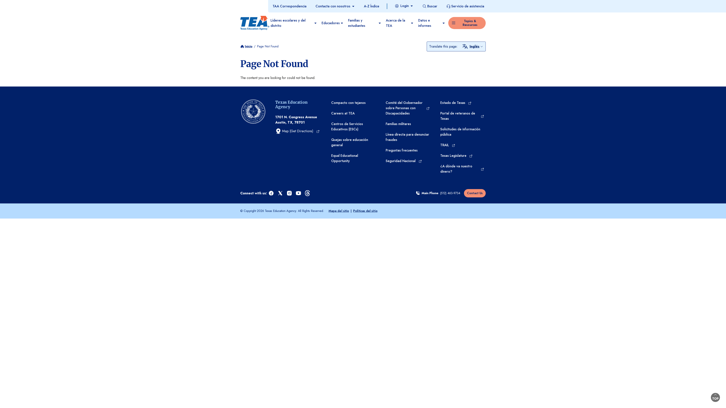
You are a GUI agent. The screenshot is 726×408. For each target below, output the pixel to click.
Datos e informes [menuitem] (424, 23)
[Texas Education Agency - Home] (254, 23)
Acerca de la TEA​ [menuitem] (395, 23)
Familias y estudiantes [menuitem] (356, 23)
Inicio (248, 46)
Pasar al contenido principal (21, 3)
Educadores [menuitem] (331, 23)
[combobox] (476, 46)
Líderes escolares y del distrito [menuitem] (288, 23)
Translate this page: (443, 46)
